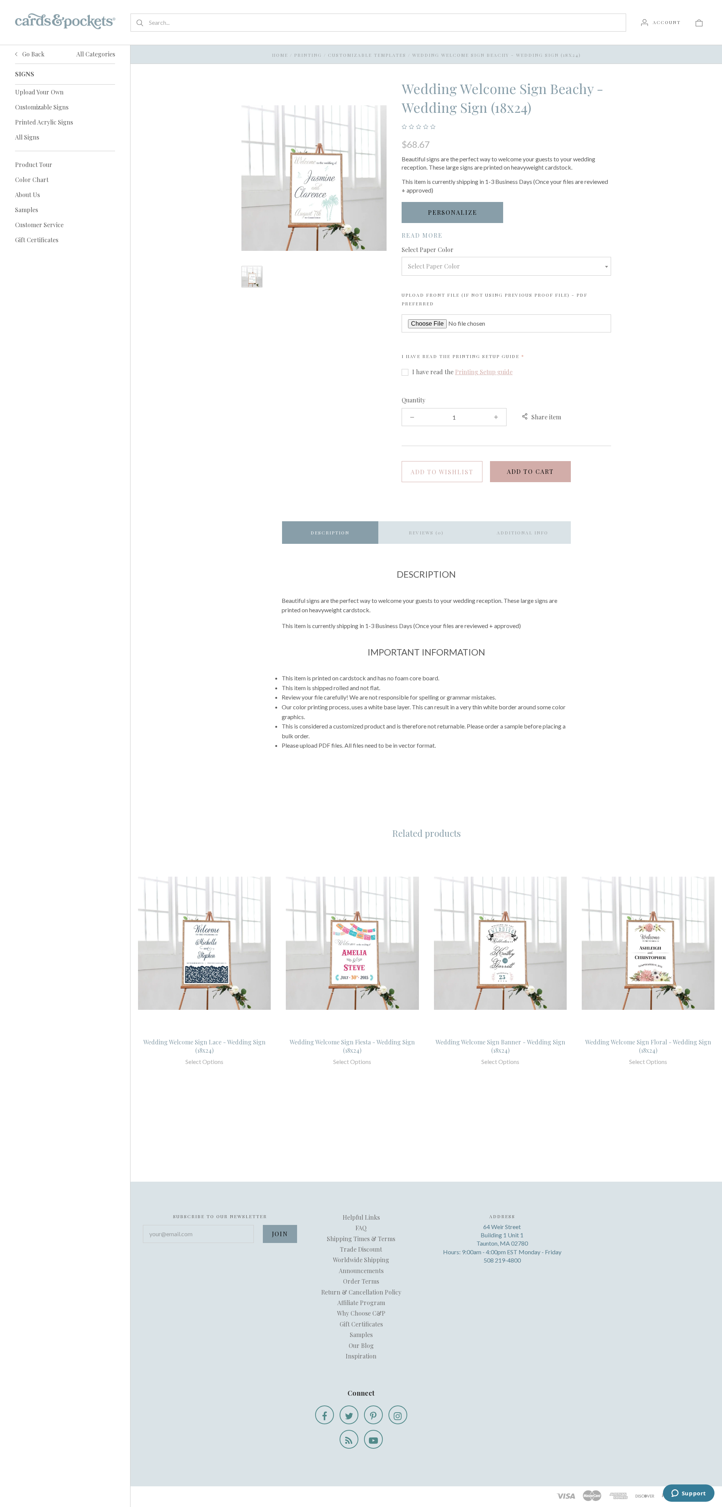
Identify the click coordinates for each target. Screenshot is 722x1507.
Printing (308, 55)
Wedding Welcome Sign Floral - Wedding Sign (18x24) (648, 1046)
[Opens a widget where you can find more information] (688, 1493)
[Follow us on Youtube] (373, 1439)
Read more (422, 235)
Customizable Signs (41, 107)
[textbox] (506, 266)
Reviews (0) (426, 533)
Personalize (452, 212)
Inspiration (361, 1356)
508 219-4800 (502, 1260)
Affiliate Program (361, 1303)
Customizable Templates (367, 55)
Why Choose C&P (361, 1313)
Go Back (32, 54)
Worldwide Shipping (361, 1260)
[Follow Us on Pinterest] (373, 1414)
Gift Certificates (36, 240)
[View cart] (699, 22)
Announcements (361, 1271)
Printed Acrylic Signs (44, 122)
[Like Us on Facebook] (324, 1414)
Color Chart (32, 180)
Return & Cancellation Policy (361, 1292)
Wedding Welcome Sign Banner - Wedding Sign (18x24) (500, 1046)
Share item (546, 417)
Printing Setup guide (485, 356)
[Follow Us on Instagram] (397, 1414)
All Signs (27, 137)
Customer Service (39, 225)
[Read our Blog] (349, 1439)
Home (280, 55)
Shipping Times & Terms (361, 1239)
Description (330, 533)
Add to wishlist (442, 472)
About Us (27, 195)
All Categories (95, 54)
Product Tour (33, 164)
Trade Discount (361, 1249)
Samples (26, 210)
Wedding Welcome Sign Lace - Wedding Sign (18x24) (204, 1046)
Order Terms (361, 1281)
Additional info (522, 533)
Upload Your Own (39, 92)
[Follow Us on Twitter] (349, 1414)
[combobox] (506, 266)
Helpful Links (361, 1217)
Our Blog (361, 1345)
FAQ (361, 1228)
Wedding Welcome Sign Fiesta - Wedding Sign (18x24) (352, 1046)
